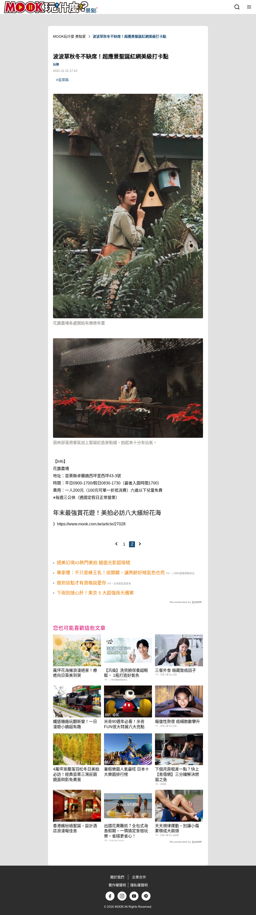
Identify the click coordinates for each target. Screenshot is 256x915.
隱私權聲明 (139, 885)
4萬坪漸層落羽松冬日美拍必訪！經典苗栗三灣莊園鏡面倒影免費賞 (76, 774)
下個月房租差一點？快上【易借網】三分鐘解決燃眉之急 (177, 774)
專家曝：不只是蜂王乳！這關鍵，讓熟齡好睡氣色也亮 (111, 572)
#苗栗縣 (62, 80)
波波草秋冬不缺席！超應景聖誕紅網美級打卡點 (129, 36)
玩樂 (56, 64)
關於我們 (117, 877)
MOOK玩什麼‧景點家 (69, 36)
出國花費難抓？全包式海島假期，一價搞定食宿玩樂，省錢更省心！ (126, 831)
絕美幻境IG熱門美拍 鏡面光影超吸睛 (93, 562)
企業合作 (139, 877)
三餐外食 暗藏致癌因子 (175, 670)
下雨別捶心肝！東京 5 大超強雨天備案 (95, 592)
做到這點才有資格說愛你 (81, 582)
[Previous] (116, 544)
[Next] (139, 544)
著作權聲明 (117, 885)
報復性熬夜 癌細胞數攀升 (177, 721)
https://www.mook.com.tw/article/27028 (91, 524)
